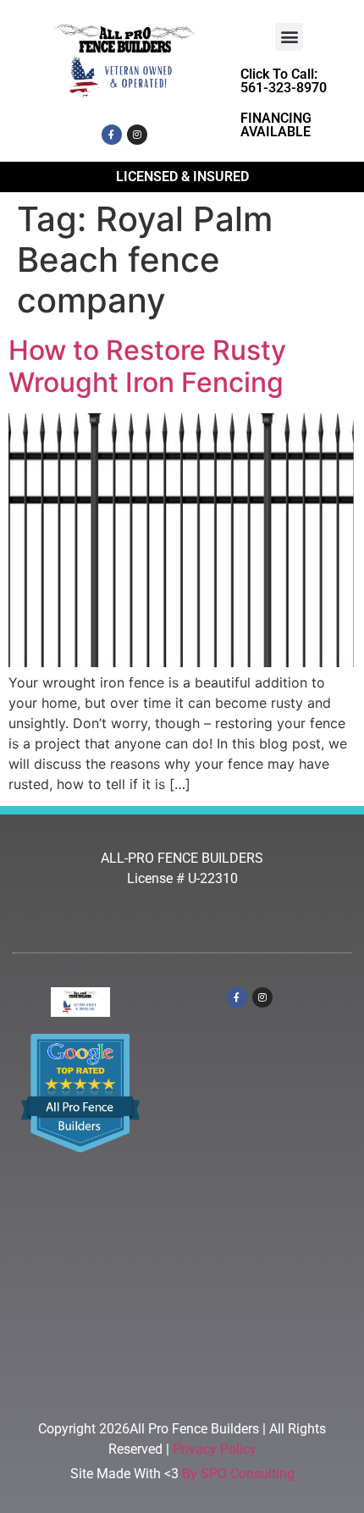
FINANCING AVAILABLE (276, 125)
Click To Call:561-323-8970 (283, 81)
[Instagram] (137, 134)
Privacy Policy (214, 1449)
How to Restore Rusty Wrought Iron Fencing (147, 366)
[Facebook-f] (112, 134)
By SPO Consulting (238, 1474)
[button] (289, 37)
